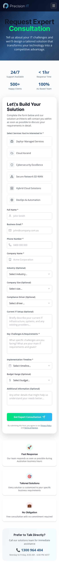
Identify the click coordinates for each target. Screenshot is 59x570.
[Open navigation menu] (54, 6)
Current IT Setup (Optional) (20, 311)
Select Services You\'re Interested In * (25, 133)
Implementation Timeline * (20, 359)
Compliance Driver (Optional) (21, 297)
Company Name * (15, 253)
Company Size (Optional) (19, 282)
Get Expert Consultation (27, 417)
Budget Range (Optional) (19, 374)
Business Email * (15, 224)
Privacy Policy (46, 425)
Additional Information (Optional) (23, 388)
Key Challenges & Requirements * (23, 334)
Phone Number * (15, 238)
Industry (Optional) (16, 268)
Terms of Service (31, 428)
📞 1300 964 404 (29, 550)
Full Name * (12, 209)
